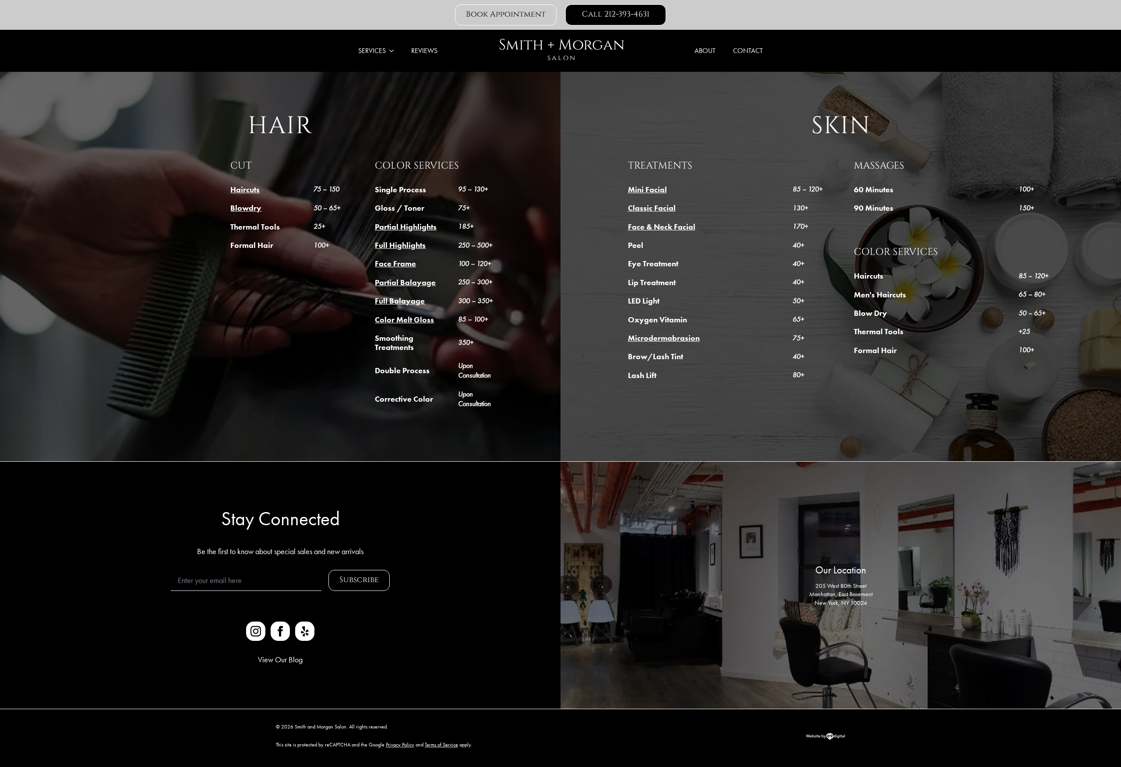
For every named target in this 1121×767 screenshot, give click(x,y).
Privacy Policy (400, 744)
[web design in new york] (825, 739)
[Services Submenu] (394, 51)
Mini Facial (647, 189)
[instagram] (255, 631)
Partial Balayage (405, 282)
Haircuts (245, 189)
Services (372, 50)
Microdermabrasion (664, 338)
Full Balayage (400, 301)
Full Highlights (400, 245)
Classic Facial (652, 208)
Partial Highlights (406, 227)
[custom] (304, 631)
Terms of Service (441, 744)
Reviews (424, 50)
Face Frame (395, 264)
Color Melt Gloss (404, 320)
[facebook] (280, 631)
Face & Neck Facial (661, 227)
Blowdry (245, 208)
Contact (748, 50)
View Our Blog (280, 659)
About (705, 50)
